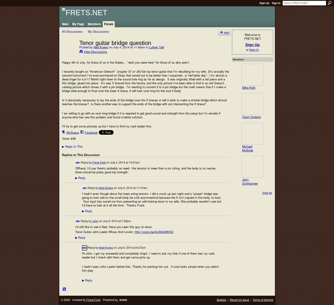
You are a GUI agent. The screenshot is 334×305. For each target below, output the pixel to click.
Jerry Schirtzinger (250, 181)
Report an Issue (239, 300)
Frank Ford (99, 162)
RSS (64, 289)
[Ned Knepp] (69, 52)
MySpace (73, 132)
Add (226, 33)
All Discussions (72, 31)
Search (330, 3)
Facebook (91, 132)
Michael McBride (247, 148)
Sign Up (264, 3)
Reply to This (72, 146)
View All (267, 193)
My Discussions (98, 31)
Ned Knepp (101, 47)
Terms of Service (263, 300)
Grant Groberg (251, 117)
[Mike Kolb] (252, 75)
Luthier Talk (156, 47)
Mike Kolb (248, 87)
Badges (221, 300)
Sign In (276, 3)
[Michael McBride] (252, 133)
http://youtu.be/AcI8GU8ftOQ (154, 232)
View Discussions (95, 52)
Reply (80, 178)
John (95, 221)
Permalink (78, 163)
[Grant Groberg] (252, 104)
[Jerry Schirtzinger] (252, 167)
